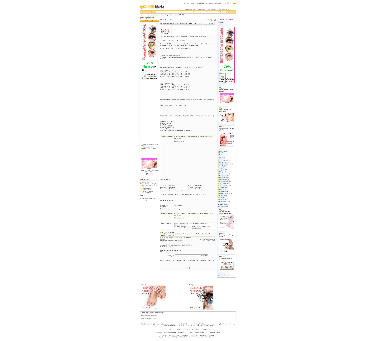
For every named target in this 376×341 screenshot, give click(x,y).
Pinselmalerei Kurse (225, 181)
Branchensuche (206, 329)
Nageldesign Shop (224, 201)
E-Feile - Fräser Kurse (225, 193)
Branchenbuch (169, 329)
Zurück (187, 267)
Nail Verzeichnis (176, 260)
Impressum (197, 332)
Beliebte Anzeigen (223, 9)
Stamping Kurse (223, 187)
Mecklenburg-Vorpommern (206, 324)
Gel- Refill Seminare (225, 166)
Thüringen (187, 325)
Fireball (168, 260)
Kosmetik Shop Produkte (146, 321)
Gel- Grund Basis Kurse (226, 164)
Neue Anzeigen (211, 9)
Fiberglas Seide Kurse (225, 172)
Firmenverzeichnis (180, 329)
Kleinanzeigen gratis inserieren (204, 3)
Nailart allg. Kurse (224, 177)
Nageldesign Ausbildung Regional (148, 318)
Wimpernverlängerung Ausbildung (148, 315)
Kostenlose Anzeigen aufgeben (177, 335)
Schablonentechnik (224, 174)
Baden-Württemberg (207, 325)
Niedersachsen (164, 324)
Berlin (217, 324)
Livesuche (198, 329)
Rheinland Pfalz (172, 325)
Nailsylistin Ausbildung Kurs (150, 184)
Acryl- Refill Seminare (225, 170)
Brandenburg (223, 324)
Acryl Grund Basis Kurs (226, 168)
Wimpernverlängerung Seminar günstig (148, 191)
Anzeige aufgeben (190, 9)
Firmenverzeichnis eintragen (206, 335)
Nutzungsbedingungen (170, 332)
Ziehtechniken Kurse (225, 185)
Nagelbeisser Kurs (224, 176)
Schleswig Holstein (182, 324)
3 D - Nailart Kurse (224, 183)
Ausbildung (222, 199)
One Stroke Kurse (224, 179)
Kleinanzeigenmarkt (147, 147)
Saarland (164, 325)
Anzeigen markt (201, 260)
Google (162, 260)
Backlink (204, 332)
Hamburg (172, 324)
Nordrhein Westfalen (147, 324)
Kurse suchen (191, 260)
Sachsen (231, 324)
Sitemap (218, 332)
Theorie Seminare (224, 160)
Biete (220, 154)
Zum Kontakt (212, 23)
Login (192, 3)
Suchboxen (212, 332)
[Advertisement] (149, 112)
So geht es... (219, 3)
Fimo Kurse (222, 189)
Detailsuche (201, 9)
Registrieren (186, 3)
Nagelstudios (223, 195)
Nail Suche (211, 260)
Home (141, 15)
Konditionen (228, 3)
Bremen (156, 324)
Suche (221, 152)
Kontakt (191, 332)
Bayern (193, 325)
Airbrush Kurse (223, 191)
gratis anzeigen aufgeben (225, 275)
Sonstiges (222, 197)
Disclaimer (180, 332)
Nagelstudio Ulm (146, 182)
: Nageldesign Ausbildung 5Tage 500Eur (149, 171)
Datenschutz (158, 332)
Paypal (199, 325)
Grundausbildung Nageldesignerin (146, 188)
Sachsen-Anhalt (193, 324)
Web (184, 260)
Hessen (181, 325)
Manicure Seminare (224, 162)
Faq (186, 332)
